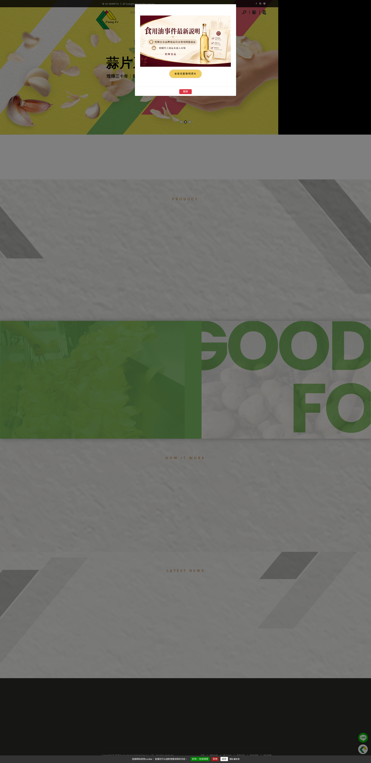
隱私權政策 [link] (234, 759)
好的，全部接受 (200, 759)
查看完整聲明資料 (185, 73)
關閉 (185, 91)
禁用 (215, 759)
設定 (224, 759)
